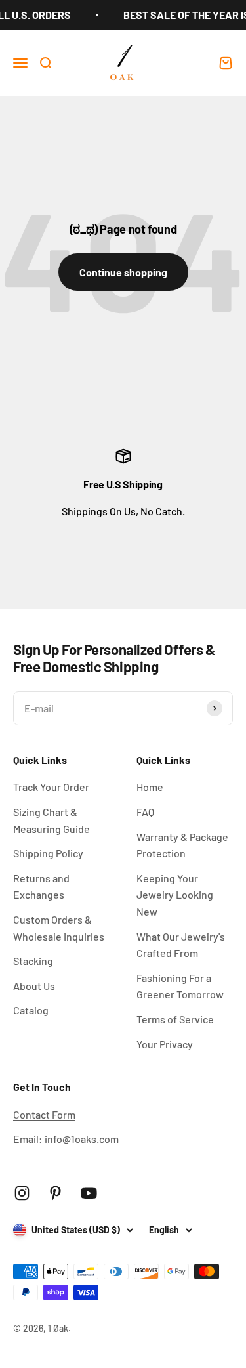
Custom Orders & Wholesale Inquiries (58, 928)
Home (149, 786)
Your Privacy (164, 1044)
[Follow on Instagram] (22, 1193)
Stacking (33, 960)
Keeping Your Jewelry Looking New (174, 895)
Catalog (31, 1010)
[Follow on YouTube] (89, 1193)
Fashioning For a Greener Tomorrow (180, 986)
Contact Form (44, 1114)
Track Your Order (51, 786)
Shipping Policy (48, 853)
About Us (34, 985)
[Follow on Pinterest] (55, 1193)
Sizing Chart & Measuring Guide (51, 820)
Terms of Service (175, 1019)
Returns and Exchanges (41, 886)
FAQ (145, 811)
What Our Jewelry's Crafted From (180, 945)
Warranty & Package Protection (182, 845)
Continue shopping (123, 272)
